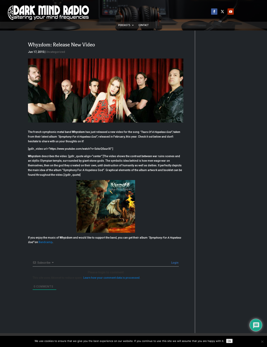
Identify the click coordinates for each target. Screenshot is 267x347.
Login (174, 262)
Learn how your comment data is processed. (111, 277)
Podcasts (124, 25)
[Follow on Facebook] (214, 11)
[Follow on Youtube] (231, 11)
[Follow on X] (222, 11)
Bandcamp (45, 242)
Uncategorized (55, 51)
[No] (262, 341)
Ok (229, 340)
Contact (144, 25)
